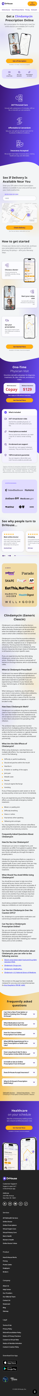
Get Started (32, 3)
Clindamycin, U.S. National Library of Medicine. (20, 972)
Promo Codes (7, 1264)
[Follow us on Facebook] (5, 1204)
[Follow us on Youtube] (15, 1204)
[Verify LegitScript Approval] (5, 1379)
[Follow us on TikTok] (26, 1204)
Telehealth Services (9, 1093)
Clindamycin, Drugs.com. (12, 965)
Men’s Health (7, 1236)
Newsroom (6, 1304)
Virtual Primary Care (10, 1232)
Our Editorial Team (9, 1297)
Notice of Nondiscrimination (12, 1343)
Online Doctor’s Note (10, 1243)
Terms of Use (7, 1325)
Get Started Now (19, 347)
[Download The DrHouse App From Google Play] (19, 1369)
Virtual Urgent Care (9, 1229)
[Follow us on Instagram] (21, 1204)
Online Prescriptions (23, 1093)
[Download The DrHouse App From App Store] (19, 1362)
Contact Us (6, 1300)
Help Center (7, 1289)
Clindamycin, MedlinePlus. (13, 969)
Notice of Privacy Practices (12, 1336)
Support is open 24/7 (9, 1186)
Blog (4, 1307)
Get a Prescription (19, 61)
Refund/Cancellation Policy (12, 1332)
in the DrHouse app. (9, 1189)
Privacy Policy (7, 1329)
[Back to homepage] (19, 1178)
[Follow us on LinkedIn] (10, 1204)
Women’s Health (8, 1240)
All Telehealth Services (10, 1218)
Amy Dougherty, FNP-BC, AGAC (14, 985)
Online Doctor (6, 10)
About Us (6, 1286)
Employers (6, 1268)
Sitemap (5, 1311)
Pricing (27, 10)
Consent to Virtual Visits (11, 1340)
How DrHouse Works (18, 10)
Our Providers (7, 1293)
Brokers (5, 1272)
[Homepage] (7, 3)
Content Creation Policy (11, 1347)
